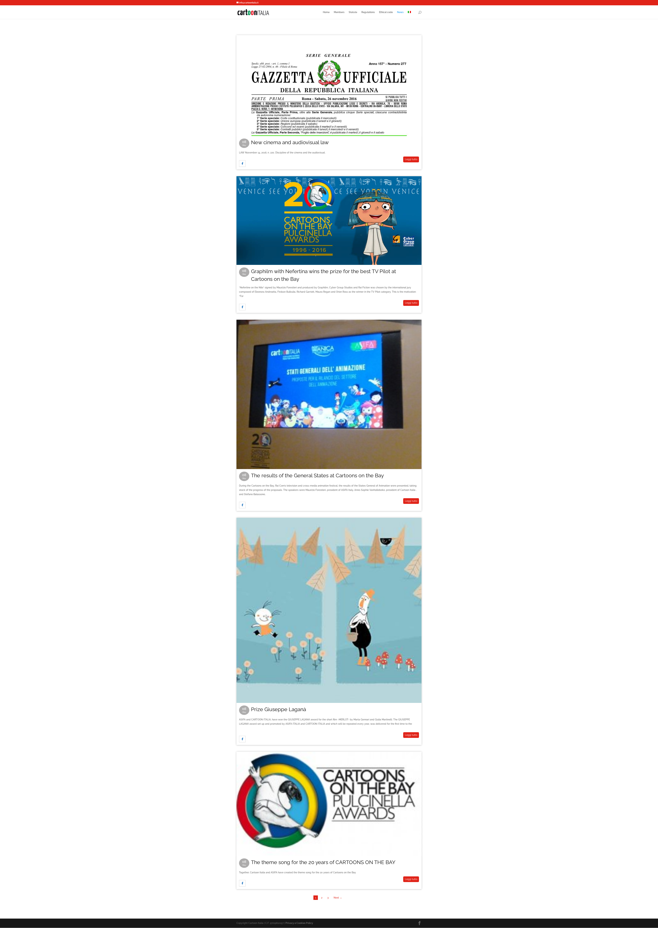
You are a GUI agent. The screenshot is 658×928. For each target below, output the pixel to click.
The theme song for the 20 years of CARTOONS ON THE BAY (329, 758)
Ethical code (386, 12)
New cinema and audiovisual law (329, 41)
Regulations (368, 12)
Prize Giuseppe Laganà (329, 524)
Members (339, 12)
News (400, 12)
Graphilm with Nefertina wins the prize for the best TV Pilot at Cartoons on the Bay (329, 182)
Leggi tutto (411, 159)
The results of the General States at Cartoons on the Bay (329, 326)
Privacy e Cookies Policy (299, 923)
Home (326, 12)
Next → (338, 897)
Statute (353, 12)
